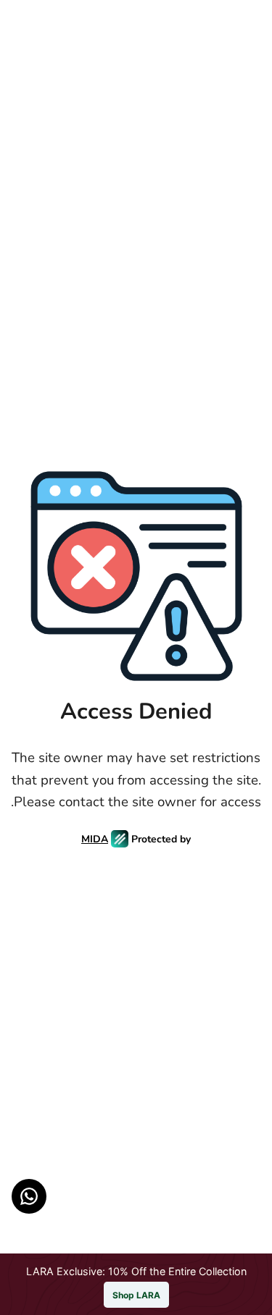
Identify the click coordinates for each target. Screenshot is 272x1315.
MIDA (94, 839)
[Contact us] (29, 1196)
